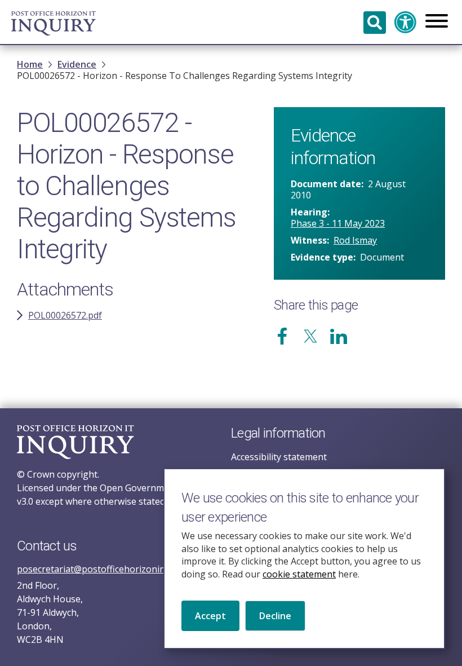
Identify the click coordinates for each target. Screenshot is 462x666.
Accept (210, 616)
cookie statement (299, 574)
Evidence (76, 64)
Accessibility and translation (406, 22)
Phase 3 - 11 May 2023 (338, 223)
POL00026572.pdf (65, 315)
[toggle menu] (437, 22)
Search (374, 22)
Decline (275, 616)
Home (30, 64)
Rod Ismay (355, 240)
